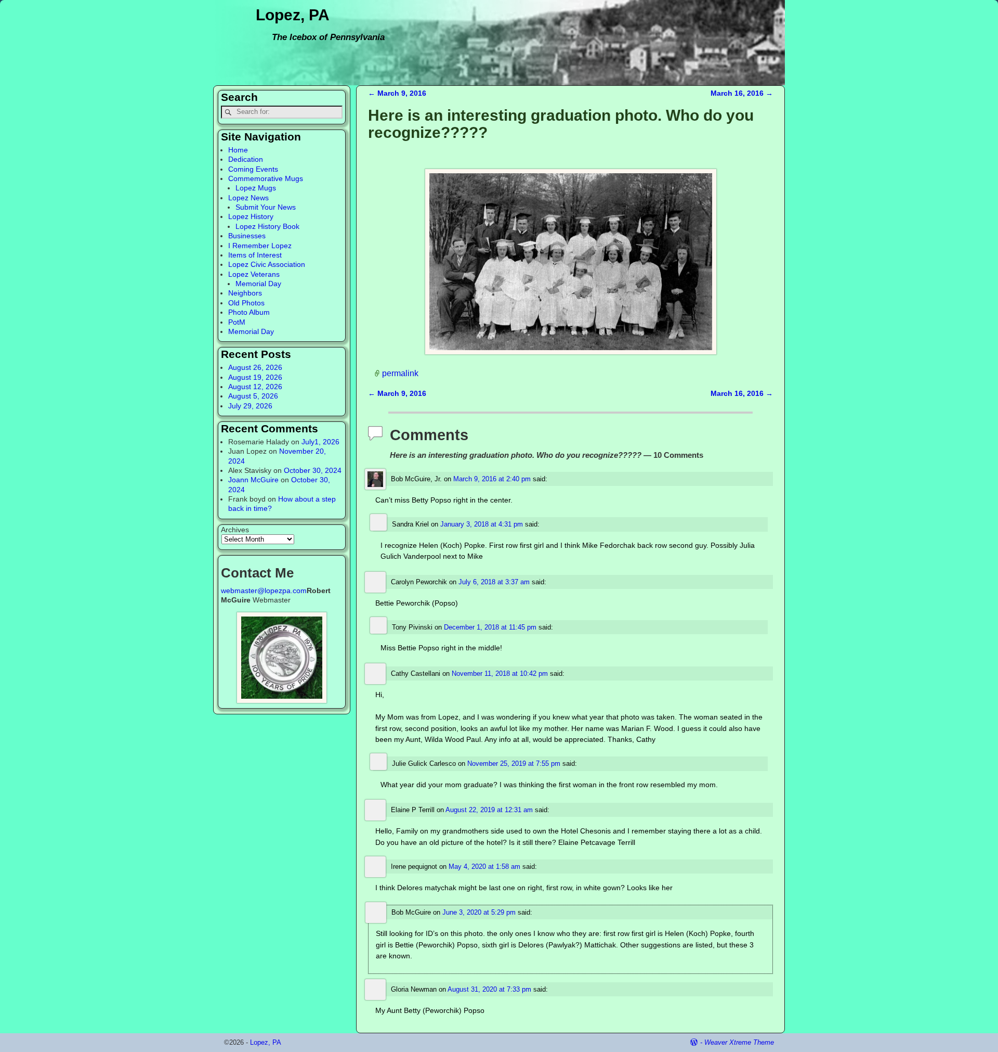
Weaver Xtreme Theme (739, 1042)
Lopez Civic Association (266, 264)
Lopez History (250, 216)
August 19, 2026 (255, 377)
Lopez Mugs (255, 188)
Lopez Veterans (254, 274)
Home (238, 150)
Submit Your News (265, 207)
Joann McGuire (253, 480)
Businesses (247, 236)
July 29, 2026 (250, 406)
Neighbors (245, 293)
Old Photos (246, 303)
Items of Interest (255, 255)
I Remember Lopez (260, 245)
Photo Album (249, 312)
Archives (235, 529)
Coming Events (253, 169)
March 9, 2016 (397, 93)
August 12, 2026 (255, 386)
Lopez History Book (267, 226)
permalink (400, 373)
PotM (236, 322)
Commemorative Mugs (265, 178)
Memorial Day (258, 283)
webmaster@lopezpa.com (264, 590)
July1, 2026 (320, 442)
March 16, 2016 (742, 93)
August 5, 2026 (253, 396)
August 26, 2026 (255, 367)
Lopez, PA (293, 14)
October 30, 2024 (313, 470)
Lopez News (248, 198)
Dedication (245, 159)
